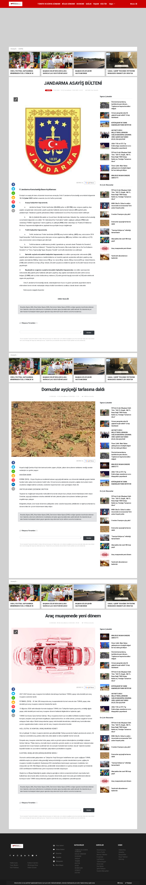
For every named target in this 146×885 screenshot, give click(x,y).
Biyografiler (122, 854)
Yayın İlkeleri (14, 865)
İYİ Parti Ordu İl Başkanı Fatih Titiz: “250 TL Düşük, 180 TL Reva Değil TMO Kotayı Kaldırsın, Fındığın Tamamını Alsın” (121, 157)
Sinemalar (100, 864)
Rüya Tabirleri (123, 857)
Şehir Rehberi (101, 868)
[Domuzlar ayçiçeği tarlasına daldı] (53, 429)
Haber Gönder (32, 867)
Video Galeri (60, 849)
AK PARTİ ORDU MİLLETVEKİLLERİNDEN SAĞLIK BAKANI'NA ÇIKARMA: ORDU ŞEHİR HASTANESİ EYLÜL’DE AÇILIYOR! (121, 134)
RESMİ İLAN (79, 868)
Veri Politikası (14, 867)
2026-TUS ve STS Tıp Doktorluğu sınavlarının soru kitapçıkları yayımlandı (121, 146)
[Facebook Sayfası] (11, 855)
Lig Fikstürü (100, 859)
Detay (121, 883)
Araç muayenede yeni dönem (121, 248)
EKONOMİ (80, 4)
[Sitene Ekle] (37, 855)
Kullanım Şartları (33, 863)
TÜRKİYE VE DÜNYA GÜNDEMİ (49, 4)
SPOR (77, 865)
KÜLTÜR (103, 4)
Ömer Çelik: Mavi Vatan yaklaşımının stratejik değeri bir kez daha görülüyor (121, 168)
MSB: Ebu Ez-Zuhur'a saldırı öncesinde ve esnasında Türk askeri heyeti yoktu (121, 206)
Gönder (88, 332)
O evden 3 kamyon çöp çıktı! (121, 214)
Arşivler (58, 857)
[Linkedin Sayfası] (25, 855)
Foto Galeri (60, 845)
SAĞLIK (88, 4)
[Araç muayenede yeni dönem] (53, 655)
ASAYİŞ (20, 49)
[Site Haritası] (33, 855)
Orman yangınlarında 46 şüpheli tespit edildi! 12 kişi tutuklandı (120, 115)
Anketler (121, 852)
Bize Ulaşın (59, 865)
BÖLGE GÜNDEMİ (68, 4)
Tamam (129, 883)
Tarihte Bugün (101, 861)
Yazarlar (58, 853)
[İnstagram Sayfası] (18, 855)
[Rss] (29, 855)
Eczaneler (100, 857)
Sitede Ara (122, 850)
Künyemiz (59, 861)
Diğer (111, 4)
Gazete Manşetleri (103, 871)
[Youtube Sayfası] (22, 855)
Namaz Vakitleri (102, 854)
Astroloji (121, 859)
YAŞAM (96, 4)
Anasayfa (14, 49)
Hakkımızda (14, 863)
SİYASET (78, 870)
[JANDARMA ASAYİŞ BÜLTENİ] (53, 137)
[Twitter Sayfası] (14, 855)
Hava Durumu (101, 850)
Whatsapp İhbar (33, 865)
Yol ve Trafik (101, 852)
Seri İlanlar (100, 866)
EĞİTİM (77, 873)
